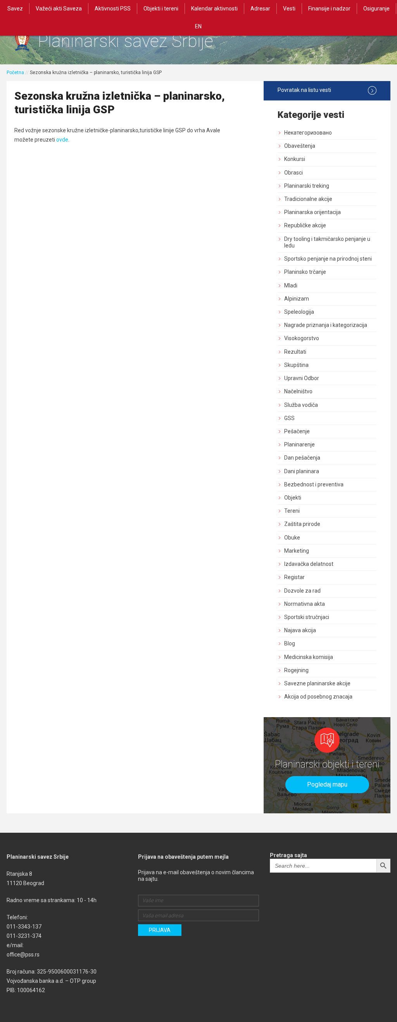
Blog (289, 643)
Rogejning (296, 670)
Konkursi (294, 159)
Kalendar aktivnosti (214, 8)
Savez (15, 8)
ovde (62, 140)
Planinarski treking (306, 186)
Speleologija (299, 312)
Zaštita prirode (302, 524)
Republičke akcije (305, 225)
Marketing (296, 551)
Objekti (292, 498)
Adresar (260, 8)
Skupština (296, 365)
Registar (294, 577)
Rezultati (295, 352)
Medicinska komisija (308, 657)
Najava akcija (300, 630)
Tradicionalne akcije (308, 199)
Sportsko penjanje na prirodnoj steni (328, 259)
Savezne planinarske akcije (317, 683)
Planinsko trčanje (305, 272)
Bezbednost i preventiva (313, 484)
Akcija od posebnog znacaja (318, 696)
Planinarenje (299, 444)
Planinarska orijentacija (312, 212)
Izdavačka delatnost (308, 564)
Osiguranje (376, 8)
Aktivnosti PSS (113, 8)
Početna (15, 72)
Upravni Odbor (301, 378)
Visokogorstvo (301, 338)
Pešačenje (297, 431)
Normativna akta (304, 604)
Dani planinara (301, 471)
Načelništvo (298, 391)
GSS (289, 418)
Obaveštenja (299, 146)
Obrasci (293, 172)
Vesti (289, 8)
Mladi (290, 285)
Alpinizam (296, 299)
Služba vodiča (301, 405)
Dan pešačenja (302, 458)
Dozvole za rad (302, 591)
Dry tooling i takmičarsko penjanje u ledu (327, 242)
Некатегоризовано (308, 133)
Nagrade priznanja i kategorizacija (325, 325)
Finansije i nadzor (329, 8)
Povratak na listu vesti (304, 90)
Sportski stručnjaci (306, 617)
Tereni (292, 511)
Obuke (292, 537)
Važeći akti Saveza (59, 8)
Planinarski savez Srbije (125, 41)
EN (198, 26)
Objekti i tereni (160, 8)
